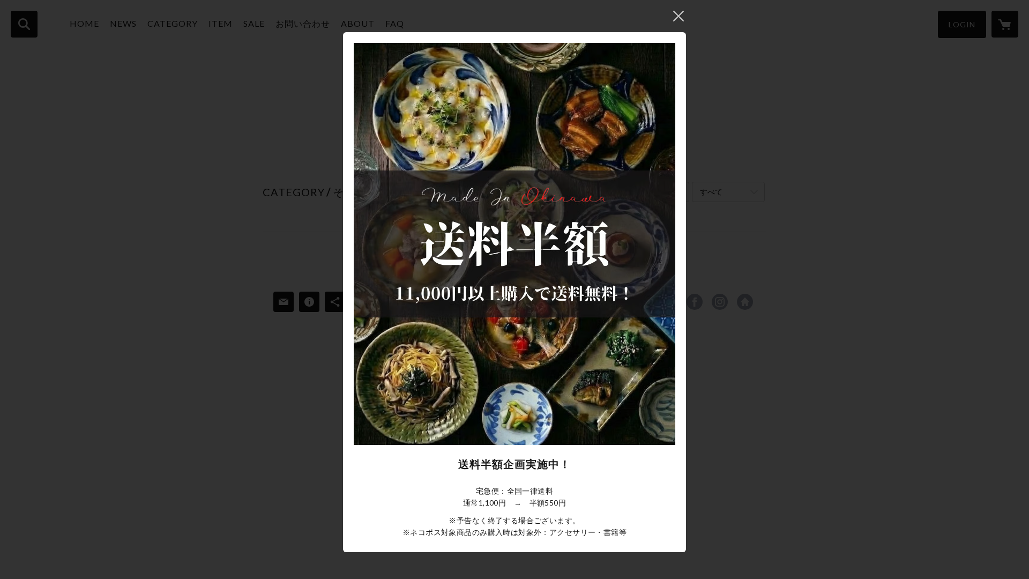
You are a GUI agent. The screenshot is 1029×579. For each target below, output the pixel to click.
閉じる (678, 16)
